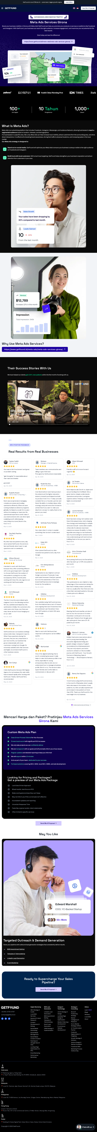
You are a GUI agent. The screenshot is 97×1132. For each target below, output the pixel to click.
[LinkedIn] (6, 1018)
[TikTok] (9, 1018)
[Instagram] (2, 1018)
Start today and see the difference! (48, 35)
